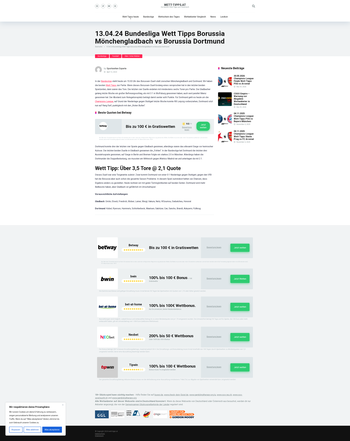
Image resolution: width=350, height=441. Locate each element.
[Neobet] (107, 346)
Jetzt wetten (203, 126)
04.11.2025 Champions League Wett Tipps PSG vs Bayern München (244, 117)
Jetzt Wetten (240, 279)
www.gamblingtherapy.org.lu (202, 394)
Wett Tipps (111, 85)
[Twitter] (103, 6)
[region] (35, 419)
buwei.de (158, 394)
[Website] (115, 6)
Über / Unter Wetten (132, 56)
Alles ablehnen (32, 430)
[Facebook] (97, 6)
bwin (133, 276)
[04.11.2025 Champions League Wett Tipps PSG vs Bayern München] (225, 125)
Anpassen (15, 430)
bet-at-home (133, 304)
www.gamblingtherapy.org (124, 398)
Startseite (98, 47)
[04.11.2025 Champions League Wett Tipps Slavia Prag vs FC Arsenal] (225, 142)
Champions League (104, 101)
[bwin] (107, 288)
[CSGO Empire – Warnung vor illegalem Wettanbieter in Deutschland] (225, 105)
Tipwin (133, 364)
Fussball (115, 56)
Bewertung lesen (187, 128)
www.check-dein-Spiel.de (176, 394)
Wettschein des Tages (169, 16)
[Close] (62, 404)
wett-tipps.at (175, 4)
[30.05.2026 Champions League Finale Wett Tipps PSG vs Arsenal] (225, 87)
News (213, 16)
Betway (133, 245)
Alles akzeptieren (52, 430)
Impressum (99, 436)
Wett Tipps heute (130, 16)
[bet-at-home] (107, 316)
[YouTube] (109, 6)
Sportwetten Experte (116, 68)
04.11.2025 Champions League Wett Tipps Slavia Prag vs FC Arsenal (244, 135)
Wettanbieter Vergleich (195, 16)
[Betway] (103, 129)
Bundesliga (148, 16)
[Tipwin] (107, 377)
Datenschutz (100, 434)
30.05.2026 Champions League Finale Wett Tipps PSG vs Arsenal (244, 80)
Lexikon (224, 16)
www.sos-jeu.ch (224, 394)
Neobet (133, 334)
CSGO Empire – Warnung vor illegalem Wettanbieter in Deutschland (242, 98)
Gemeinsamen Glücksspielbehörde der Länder (147, 404)
